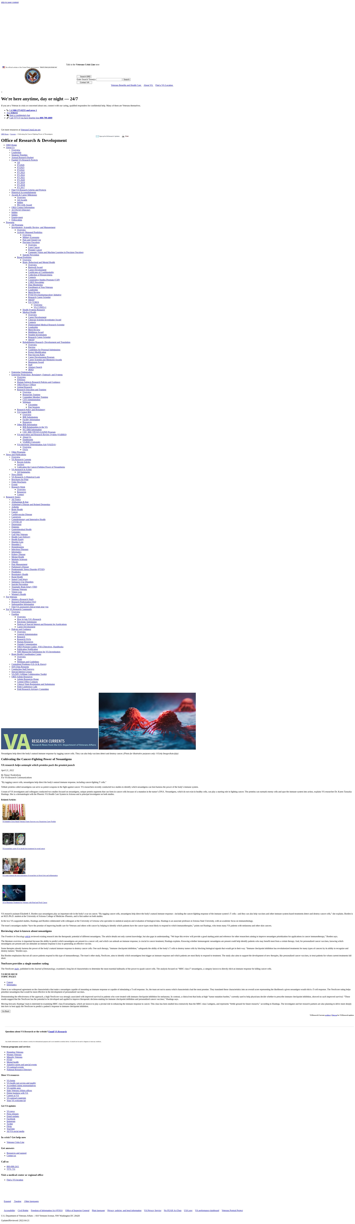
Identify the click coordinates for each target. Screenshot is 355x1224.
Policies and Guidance (21, 629)
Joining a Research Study (23, 599)
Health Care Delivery (21, 537)
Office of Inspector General (77, 1210)
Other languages (31, 1201)
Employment (17, 217)
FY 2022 (21, 175)
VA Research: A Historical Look (26, 477)
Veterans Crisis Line (15, 1142)
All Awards (22, 200)
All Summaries (23, 472)
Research (21, 637)
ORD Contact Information (23, 207)
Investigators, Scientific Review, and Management (33, 227)
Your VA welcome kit (16, 1100)
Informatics (16, 552)
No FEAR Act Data (172, 1210)
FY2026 (20, 165)
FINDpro (21, 379)
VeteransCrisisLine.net (30, 130)
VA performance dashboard (207, 1210)
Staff (30, 364)
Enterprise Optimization (22, 372)
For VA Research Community (19, 609)
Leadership (16, 152)
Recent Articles (23, 462)
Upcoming (32, 404)
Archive (20, 464)
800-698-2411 (13, 1166)
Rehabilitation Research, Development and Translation (46, 342)
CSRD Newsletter (36, 282)
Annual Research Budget (23, 157)
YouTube (11, 1129)
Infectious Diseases (20, 549)
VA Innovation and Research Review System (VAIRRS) (42, 434)
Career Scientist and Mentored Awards (45, 359)
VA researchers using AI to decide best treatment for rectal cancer (23, 849)
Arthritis (15, 507)
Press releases (13, 1114)
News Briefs (17, 474)
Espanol (7, 1201)
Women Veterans (14, 1054)
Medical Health (29, 312)
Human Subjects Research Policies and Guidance (38, 382)
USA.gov (188, 1210)
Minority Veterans (14, 1057)
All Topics (16, 499)
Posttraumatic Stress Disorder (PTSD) (28, 569)
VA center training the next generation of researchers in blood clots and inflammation (30, 875)
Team (19, 659)
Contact (20, 494)
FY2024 (20, 170)
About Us (10, 147)
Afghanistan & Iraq (20, 502)
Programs (10, 222)
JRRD (31, 369)
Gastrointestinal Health (21, 529)
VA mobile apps (14, 1088)
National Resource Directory (19, 1069)
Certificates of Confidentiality (41, 272)
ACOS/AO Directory (21, 210)
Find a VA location (15, 1180)
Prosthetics (16, 572)
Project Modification (37, 352)
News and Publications (16, 454)
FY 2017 (21, 187)
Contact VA (84, 82)
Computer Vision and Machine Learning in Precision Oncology (56, 252)
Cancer (15, 512)
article (27, 936)
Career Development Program (41, 357)
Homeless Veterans (15, 1052)
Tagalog (17, 1201)
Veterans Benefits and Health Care (126, 85)
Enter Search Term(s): (86, 79)
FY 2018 (21, 185)
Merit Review (34, 292)
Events (14, 484)
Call (23, 110)
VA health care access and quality (21, 1083)
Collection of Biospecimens (40, 275)
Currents (13, 134)
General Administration (27, 634)
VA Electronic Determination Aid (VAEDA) (36, 444)
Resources (27, 422)
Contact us (11, 1155)
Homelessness (18, 547)
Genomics (16, 532)
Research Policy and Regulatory (31, 409)
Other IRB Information (27, 424)
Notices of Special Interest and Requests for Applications (42, 624)
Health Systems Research (34, 310)
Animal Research (24, 387)
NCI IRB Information (32, 429)
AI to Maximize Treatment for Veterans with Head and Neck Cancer (24, 903)
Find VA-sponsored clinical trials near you (30, 607)
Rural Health (17, 577)
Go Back (5, 1011)
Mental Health (18, 557)
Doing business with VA (17, 1093)
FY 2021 (21, 177)
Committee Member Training (35, 397)
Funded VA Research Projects (25, 160)
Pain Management (19, 564)
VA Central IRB (24, 412)
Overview (16, 150)
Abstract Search (35, 367)
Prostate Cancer (35, 250)
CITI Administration (31, 399)
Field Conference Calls (27, 687)
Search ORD (85, 77)
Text (12, 113)
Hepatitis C (16, 544)
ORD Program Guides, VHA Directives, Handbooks (40, 647)
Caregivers (16, 517)
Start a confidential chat (19, 115)
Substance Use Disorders (22, 582)
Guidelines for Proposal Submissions (44, 350)
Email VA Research (57, 1031)
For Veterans (11, 597)
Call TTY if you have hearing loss (30, 118)
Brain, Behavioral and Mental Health (39, 262)
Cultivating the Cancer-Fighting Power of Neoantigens (41, 467)
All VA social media (15, 1131)
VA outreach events (15, 1067)
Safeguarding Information (23, 604)
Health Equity (18, 539)
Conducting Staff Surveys (23, 669)
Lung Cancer (34, 247)
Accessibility (9, 1210)
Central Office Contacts (27, 682)
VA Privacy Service (152, 1210)
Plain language (98, 1210)
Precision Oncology (31, 242)
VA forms (11, 1080)
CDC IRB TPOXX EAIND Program (39, 432)
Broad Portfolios (24, 257)
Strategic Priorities (19, 155)
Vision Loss (17, 592)
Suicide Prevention (31, 255)
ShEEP (31, 300)
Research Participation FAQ (24, 602)
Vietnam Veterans (19, 589)
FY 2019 (21, 182)
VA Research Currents (21, 459)
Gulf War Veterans (20, 534)
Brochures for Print (20, 479)
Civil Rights (23, 1210)
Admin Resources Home (28, 679)
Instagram (11, 1121)
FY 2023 (21, 172)
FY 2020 (21, 180)
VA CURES (33, 302)
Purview (32, 347)
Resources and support (16, 1153)
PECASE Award (24, 205)
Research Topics (13, 497)
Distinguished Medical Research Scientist (46, 325)
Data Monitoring (35, 285)
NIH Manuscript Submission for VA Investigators (38, 652)
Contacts (32, 277)
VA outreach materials (16, 1098)
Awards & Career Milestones (24, 195)
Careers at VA (13, 1095)
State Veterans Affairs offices (19, 1090)
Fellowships (17, 220)
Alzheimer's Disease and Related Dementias (31, 504)
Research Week (18, 487)
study (16, 969)
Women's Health (19, 594)
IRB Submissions (30, 417)
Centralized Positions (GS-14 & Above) (29, 664)
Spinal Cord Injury (20, 579)
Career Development (37, 270)
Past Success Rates (36, 354)
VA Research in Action (22, 469)
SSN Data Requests (20, 667)
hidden (20, 202)
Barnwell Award (35, 267)
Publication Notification (27, 649)
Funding (15, 614)
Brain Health (17, 509)
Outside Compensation (27, 644)
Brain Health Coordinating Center (26, 654)
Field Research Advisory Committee (33, 689)
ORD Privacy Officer (26, 384)
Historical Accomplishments (24, 192)
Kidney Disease (18, 554)
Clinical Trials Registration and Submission (36, 684)
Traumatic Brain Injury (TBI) (24, 587)
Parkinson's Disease (20, 567)
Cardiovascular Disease (22, 514)
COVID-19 (17, 522)
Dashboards (28, 439)
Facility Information (31, 419)
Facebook (11, 1119)
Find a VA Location (164, 85)
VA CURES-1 (40, 307)
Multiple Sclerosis (19, 559)
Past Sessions (34, 407)
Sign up (334, 1015)
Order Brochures (19, 482)
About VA (148, 85)
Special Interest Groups (22, 672)
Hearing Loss (17, 542)
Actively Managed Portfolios (29, 232)
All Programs (17, 225)
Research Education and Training (31, 389)
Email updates (13, 1116)
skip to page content (10, 2)
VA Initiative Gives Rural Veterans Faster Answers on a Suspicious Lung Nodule (29, 822)
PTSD (9, 1059)
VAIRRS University (31, 442)
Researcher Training (31, 394)
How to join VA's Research (29, 619)
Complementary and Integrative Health (28, 519)
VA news (11, 1111)
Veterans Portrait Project (232, 1210)
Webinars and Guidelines (28, 662)
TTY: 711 (11, 1169)
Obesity (15, 562)
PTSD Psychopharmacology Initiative (44, 295)
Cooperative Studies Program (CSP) (44, 280)
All (18, 162)
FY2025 (20, 167)
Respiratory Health (20, 574)
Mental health (13, 1062)
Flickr (9, 1126)
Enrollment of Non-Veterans (40, 287)
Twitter (10, 1124)
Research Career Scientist (39, 297)
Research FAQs (24, 639)
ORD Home (5, 134)
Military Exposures (31, 237)
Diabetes (15, 527)
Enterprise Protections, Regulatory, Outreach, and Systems (37, 374)
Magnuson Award (36, 362)
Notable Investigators (37, 335)
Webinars (27, 402)
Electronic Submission (27, 622)
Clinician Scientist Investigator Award (44, 320)
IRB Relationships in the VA (35, 427)
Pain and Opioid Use (32, 240)
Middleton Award (36, 332)
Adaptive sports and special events (22, 1064)
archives (328, 1015)
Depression (16, 524)
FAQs (25, 449)
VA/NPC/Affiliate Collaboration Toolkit (29, 674)
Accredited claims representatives (21, 1085)
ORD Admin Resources (22, 677)
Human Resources (25, 642)
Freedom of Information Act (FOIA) (47, 1210)
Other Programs (18, 452)
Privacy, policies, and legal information (124, 1210)
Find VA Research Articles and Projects (29, 190)
